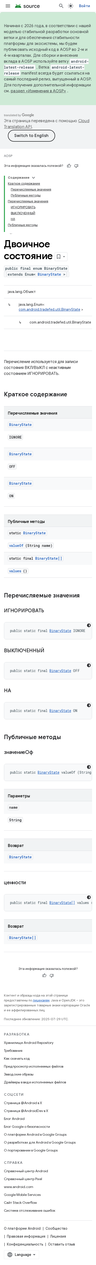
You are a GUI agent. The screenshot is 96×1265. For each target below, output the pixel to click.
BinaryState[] (48, 558)
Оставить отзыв (61, 1244)
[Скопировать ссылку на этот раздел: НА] (17, 691)
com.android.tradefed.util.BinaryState (49, 309)
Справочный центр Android (26, 1171)
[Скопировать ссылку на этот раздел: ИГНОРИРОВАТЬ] (50, 611)
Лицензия (58, 1236)
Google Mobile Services (22, 1194)
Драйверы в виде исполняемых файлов (35, 1082)
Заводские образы (18, 1074)
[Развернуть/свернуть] (33, 178)
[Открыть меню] (8, 6)
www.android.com (18, 1187)
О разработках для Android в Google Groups (40, 1142)
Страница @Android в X (23, 1103)
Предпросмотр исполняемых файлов (33, 1066)
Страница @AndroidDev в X (26, 1111)
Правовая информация (26, 1236)
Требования (13, 1050)
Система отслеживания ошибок (29, 1210)
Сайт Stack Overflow (20, 1202)
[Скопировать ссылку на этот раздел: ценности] (32, 883)
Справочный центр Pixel (23, 1179)
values (15, 571)
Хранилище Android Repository (28, 1042)
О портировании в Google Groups (31, 1150)
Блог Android (14, 1118)
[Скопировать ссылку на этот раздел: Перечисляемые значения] (85, 596)
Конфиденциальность (25, 1244)
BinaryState (49, 274)
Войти (84, 6)
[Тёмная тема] (89, 625)
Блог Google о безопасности (27, 1126)
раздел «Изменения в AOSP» (38, 91)
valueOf (16, 545)
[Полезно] (69, 166)
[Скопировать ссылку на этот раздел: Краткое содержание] (74, 395)
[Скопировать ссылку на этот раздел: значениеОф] (39, 753)
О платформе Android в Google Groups (35, 1134)
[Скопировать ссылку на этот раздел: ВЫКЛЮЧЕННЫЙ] (50, 651)
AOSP (8, 156)
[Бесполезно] (76, 166)
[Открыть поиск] (61, 6)
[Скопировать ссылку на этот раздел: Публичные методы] (67, 738)
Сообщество (56, 1228)
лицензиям (41, 1000)
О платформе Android (22, 1228)
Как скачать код (17, 1058)
